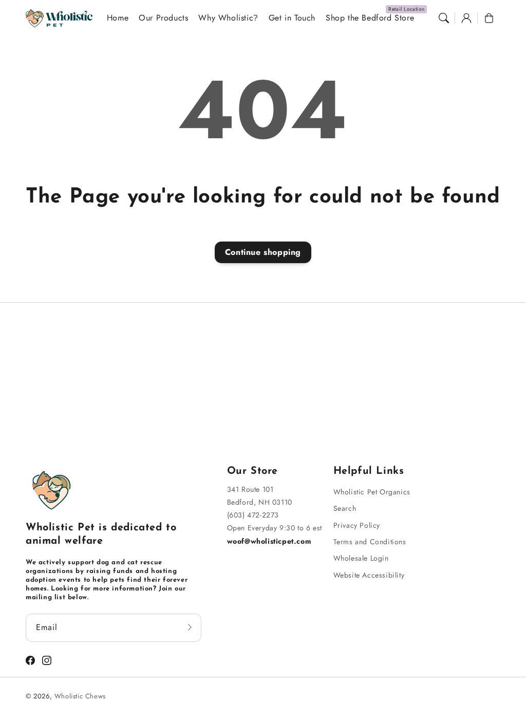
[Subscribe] (190, 627)
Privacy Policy (356, 525)
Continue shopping (263, 252)
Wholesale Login (361, 558)
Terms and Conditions (369, 542)
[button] (444, 18)
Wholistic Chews (80, 696)
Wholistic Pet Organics (371, 492)
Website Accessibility (369, 575)
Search (344, 508)
